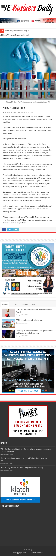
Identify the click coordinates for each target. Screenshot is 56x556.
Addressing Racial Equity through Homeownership (22, 467)
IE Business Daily (10, 112)
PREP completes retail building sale (17, 31)
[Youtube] (31, 549)
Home (4, 35)
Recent (5, 304)
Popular (14, 304)
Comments (24, 304)
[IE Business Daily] (28, 9)
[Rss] (24, 549)
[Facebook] (26, 549)
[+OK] (28, 21)
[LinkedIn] (29, 549)
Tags (33, 304)
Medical (11, 35)
